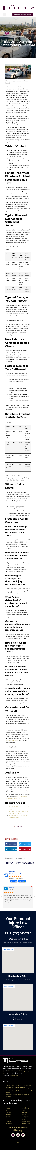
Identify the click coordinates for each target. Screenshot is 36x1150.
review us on (21, 881)
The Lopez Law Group (16, 874)
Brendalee (11, 887)
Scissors (8, 1109)
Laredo (8, 1072)
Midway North (26, 1122)
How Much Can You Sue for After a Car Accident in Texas (19, 812)
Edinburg (13, 1072)
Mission (15, 1070)
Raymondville (25, 1116)
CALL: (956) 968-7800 (18, 933)
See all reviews (14, 881)
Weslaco (10, 1070)
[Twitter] (23, 1135)
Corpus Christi (25, 1109)
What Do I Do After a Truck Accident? (16, 1087)
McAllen (20, 1070)
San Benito (25, 1120)
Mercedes (24, 1112)
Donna (8, 1116)
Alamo (23, 1110)
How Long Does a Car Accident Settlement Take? (18, 1085)
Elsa (7, 1110)
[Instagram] (18, 1135)
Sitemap (27, 1141)
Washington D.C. (14, 1076)
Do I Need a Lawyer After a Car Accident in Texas (18, 816)
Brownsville (19, 1072)
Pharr (4, 1072)
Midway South (26, 1123)
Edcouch (8, 1112)
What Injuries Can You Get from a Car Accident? (18, 1089)
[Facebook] (13, 1135)
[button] (4, 14)
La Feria (24, 1118)
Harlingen (25, 1072)
